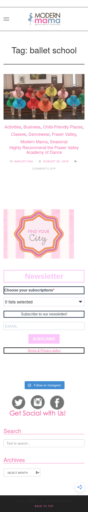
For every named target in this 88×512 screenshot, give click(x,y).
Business (32, 127)
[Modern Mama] (44, 17)
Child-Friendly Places (63, 127)
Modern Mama (34, 141)
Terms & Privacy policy (44, 350)
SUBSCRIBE (44, 339)
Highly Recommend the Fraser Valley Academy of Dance (44, 149)
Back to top (44, 506)
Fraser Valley (64, 134)
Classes (18, 134)
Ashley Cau (24, 161)
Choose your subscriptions (28, 290)
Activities (12, 127)
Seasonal (59, 141)
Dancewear (39, 134)
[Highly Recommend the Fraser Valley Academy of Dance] (44, 97)
